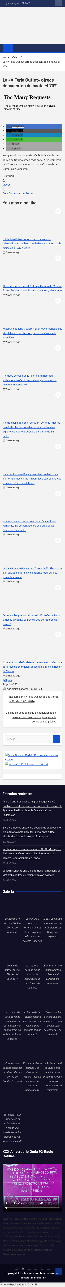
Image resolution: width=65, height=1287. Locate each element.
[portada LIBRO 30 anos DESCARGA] (26, 764)
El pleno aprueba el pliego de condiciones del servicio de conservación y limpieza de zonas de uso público (31, 717)
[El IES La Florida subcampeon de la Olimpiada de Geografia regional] (52, 907)
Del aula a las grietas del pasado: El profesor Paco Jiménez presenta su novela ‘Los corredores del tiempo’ (31, 620)
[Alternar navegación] (17, 48)
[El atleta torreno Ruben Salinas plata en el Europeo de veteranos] (52, 953)
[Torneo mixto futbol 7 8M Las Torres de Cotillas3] (12, 907)
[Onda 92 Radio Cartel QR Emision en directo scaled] (32, 755)
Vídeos (7, 184)
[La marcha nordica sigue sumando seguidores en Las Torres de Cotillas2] (32, 953)
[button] (15, 126)
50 (9, 680)
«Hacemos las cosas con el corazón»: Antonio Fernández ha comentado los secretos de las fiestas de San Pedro (29, 526)
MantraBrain (38, 1277)
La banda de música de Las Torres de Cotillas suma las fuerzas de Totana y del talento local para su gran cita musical (32, 573)
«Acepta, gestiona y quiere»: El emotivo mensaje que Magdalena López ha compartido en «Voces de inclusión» (32, 333)
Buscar (56, 739)
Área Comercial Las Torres (18, 193)
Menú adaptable (58, 3)
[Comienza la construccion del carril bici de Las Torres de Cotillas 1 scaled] (12, 1051)
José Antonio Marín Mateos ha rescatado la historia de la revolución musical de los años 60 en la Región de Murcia (32, 667)
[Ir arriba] (58, 1271)
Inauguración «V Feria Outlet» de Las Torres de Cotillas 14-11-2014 (33, 699)
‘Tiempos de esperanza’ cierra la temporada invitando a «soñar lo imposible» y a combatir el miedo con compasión (30, 380)
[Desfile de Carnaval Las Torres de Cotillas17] (12, 953)
